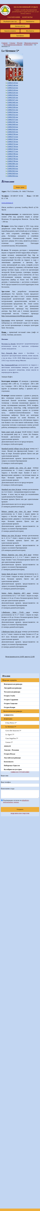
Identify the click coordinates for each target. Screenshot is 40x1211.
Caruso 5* (9, 742)
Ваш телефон (6, 782)
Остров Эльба (9, 696)
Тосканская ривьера (12, 692)
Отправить (20, 809)
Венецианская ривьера (13, 684)
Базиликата (8, 762)
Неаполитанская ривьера (12, 711)
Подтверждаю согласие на (16, 801)
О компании (13, 17)
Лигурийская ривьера (13, 688)
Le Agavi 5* (9, 734)
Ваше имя (4, 776)
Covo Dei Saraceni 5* (13, 731)
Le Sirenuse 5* (10, 727)
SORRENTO (8, 715)
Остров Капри (9, 707)
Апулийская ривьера (12, 758)
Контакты (27, 17)
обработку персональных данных (16, 801)
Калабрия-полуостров (13, 769)
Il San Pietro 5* (11, 723)
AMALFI (7, 746)
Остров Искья (9, 754)
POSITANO (8, 719)
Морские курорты (9, 680)
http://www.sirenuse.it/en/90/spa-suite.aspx (17, 316)
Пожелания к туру (7, 788)
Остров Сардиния (11, 700)
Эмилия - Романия (11, 750)
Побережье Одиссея (12, 766)
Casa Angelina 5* (11, 738)
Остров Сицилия (10, 703)
